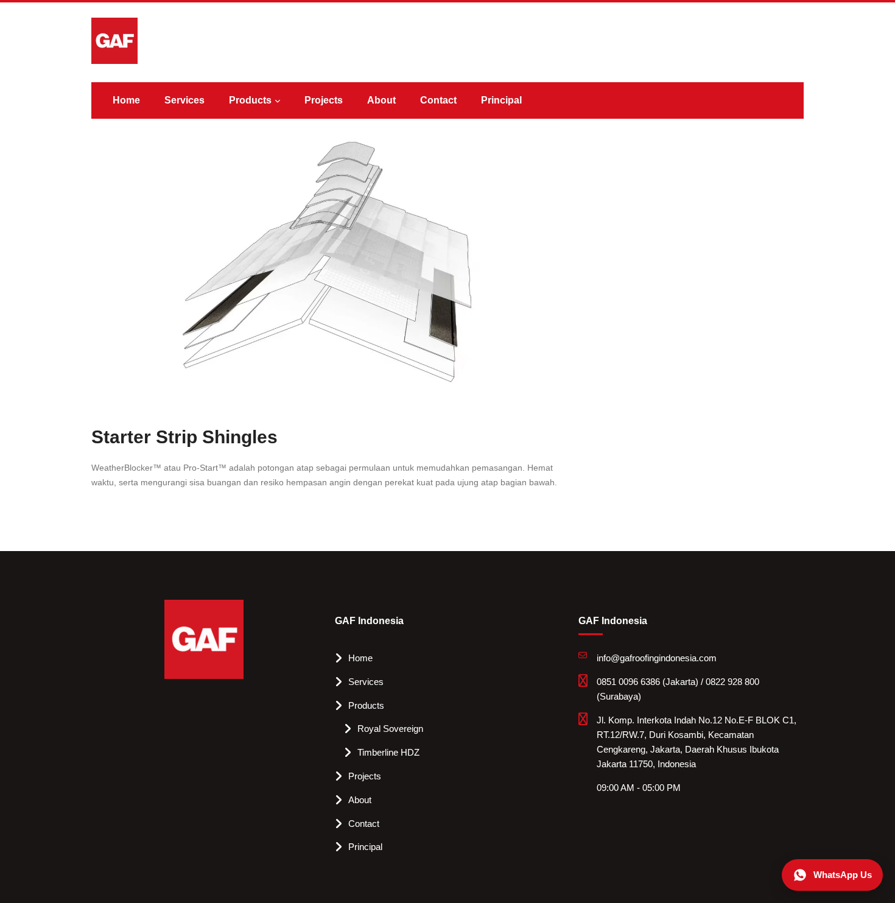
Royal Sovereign (390, 728)
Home (126, 100)
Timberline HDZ (388, 752)
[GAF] (114, 40)
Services (184, 100)
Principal (501, 100)
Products (250, 100)
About (381, 100)
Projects (323, 100)
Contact (438, 100)
